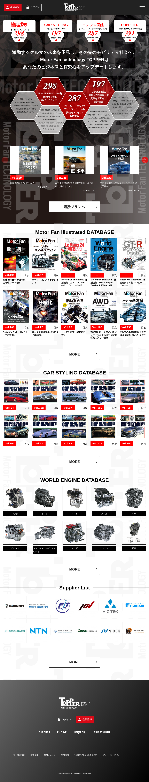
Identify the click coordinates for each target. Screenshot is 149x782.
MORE (74, 354)
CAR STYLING (102, 732)
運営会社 (34, 755)
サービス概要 (19, 755)
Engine (62, 732)
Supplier (44, 732)
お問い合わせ (49, 755)
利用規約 (65, 755)
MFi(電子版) (80, 732)
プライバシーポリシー (112, 755)
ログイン (35, 7)
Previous (4, 160)
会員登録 (14, 7)
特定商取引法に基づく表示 (85, 755)
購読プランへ (74, 207)
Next (144, 160)
